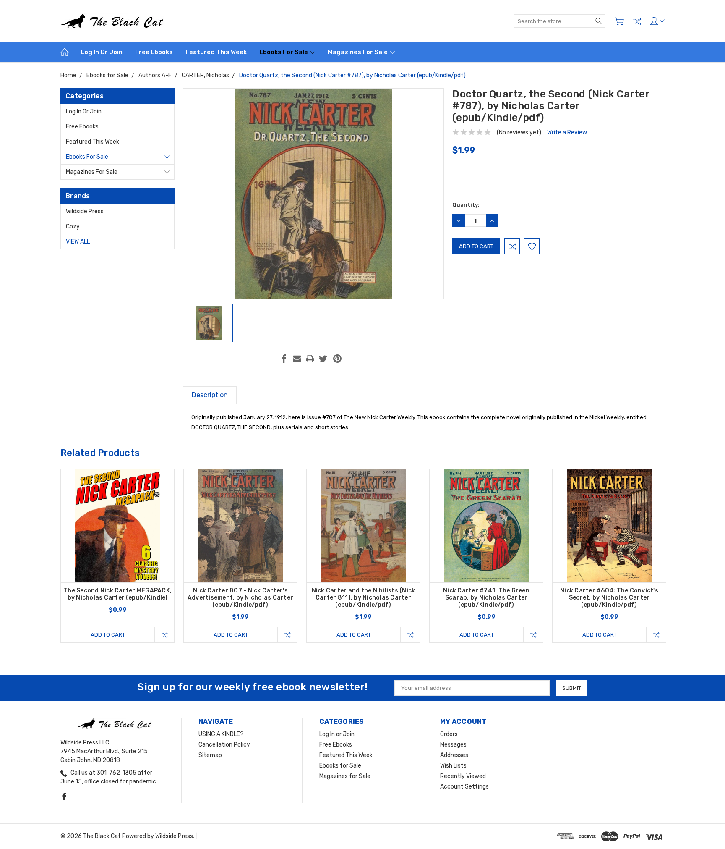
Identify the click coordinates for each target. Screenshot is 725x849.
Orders (449, 734)
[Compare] (637, 21)
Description (210, 395)
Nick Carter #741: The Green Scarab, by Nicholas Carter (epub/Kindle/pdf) (486, 597)
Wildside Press (85, 211)
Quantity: (466, 205)
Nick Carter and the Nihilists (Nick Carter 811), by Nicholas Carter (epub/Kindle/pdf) (363, 597)
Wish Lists (453, 765)
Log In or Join (102, 52)
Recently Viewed (463, 776)
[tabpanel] (117, 556)
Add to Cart (108, 635)
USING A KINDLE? (220, 734)
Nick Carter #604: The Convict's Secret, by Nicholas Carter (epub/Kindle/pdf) (609, 597)
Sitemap (210, 755)
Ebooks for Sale (284, 52)
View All (78, 241)
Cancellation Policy (224, 744)
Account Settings (464, 786)
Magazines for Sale (358, 52)
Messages (453, 744)
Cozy (73, 226)
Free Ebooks (154, 52)
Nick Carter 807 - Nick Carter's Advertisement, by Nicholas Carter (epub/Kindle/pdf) (240, 597)
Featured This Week (216, 52)
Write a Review (567, 132)
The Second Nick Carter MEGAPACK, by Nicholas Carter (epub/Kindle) (117, 594)
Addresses (454, 755)
